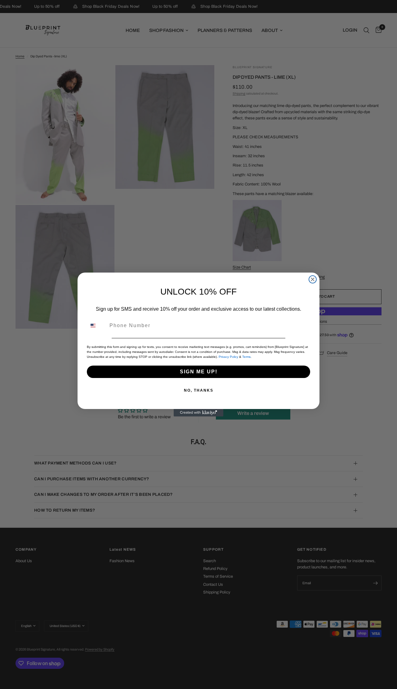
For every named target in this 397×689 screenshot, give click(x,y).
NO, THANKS (198, 390)
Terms (246, 356)
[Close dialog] (312, 279)
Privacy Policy (228, 356)
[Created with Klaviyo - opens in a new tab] (198, 412)
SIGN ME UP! (198, 371)
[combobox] (96, 325)
